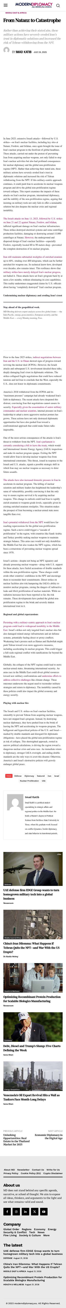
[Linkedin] (30, 62)
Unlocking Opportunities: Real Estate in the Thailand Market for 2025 (16, 1140)
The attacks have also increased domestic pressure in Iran (30, 480)
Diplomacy (29, 776)
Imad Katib (23, 52)
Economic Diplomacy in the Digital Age (49, 1137)
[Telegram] (45, 62)
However (29, 237)
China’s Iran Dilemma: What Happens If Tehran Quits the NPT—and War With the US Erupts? (31, 947)
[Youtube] (44, 1211)
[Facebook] (6, 62)
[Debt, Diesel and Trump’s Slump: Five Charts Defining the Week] (33, 1027)
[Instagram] (16, 1211)
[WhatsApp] (22, 62)
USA (43, 780)
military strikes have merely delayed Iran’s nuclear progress (31, 272)
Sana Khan (8, 1054)
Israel (56, 776)
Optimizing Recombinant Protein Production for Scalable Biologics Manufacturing (32, 999)
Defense (17, 776)
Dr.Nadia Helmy (10, 956)
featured (41, 776)
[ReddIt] (38, 62)
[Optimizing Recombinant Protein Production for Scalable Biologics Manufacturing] (33, 978)
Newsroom (8, 903)
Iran (49, 776)
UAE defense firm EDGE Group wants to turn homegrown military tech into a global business (31, 894)
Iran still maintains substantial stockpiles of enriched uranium (32, 256)
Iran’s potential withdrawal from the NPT (23, 522)
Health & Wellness (11, 991)
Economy (8, 1040)
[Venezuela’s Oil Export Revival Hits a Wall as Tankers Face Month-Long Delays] (33, 1076)
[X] (14, 62)
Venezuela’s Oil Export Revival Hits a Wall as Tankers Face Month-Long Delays (31, 1097)
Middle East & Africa (16, 12)
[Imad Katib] (6, 50)
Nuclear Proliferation (29, 780)
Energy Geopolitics (12, 1089)
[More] (53, 62)
